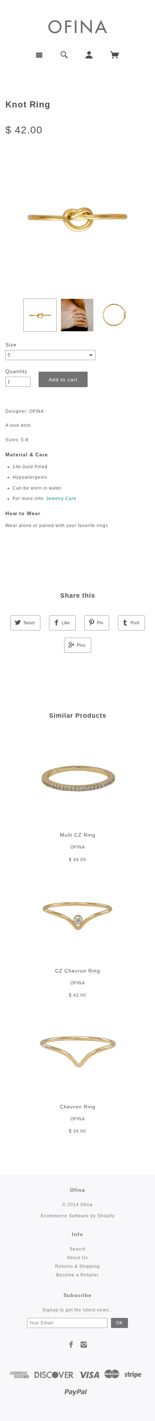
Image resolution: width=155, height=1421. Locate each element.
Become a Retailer (77, 1275)
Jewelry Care (61, 498)
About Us (77, 1257)
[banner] (77, 26)
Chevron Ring (78, 1107)
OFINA (77, 847)
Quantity (16, 371)
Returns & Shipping (77, 1266)
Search (78, 1249)
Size (11, 344)
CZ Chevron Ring (77, 971)
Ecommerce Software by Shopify (78, 1215)
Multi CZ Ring (78, 835)
